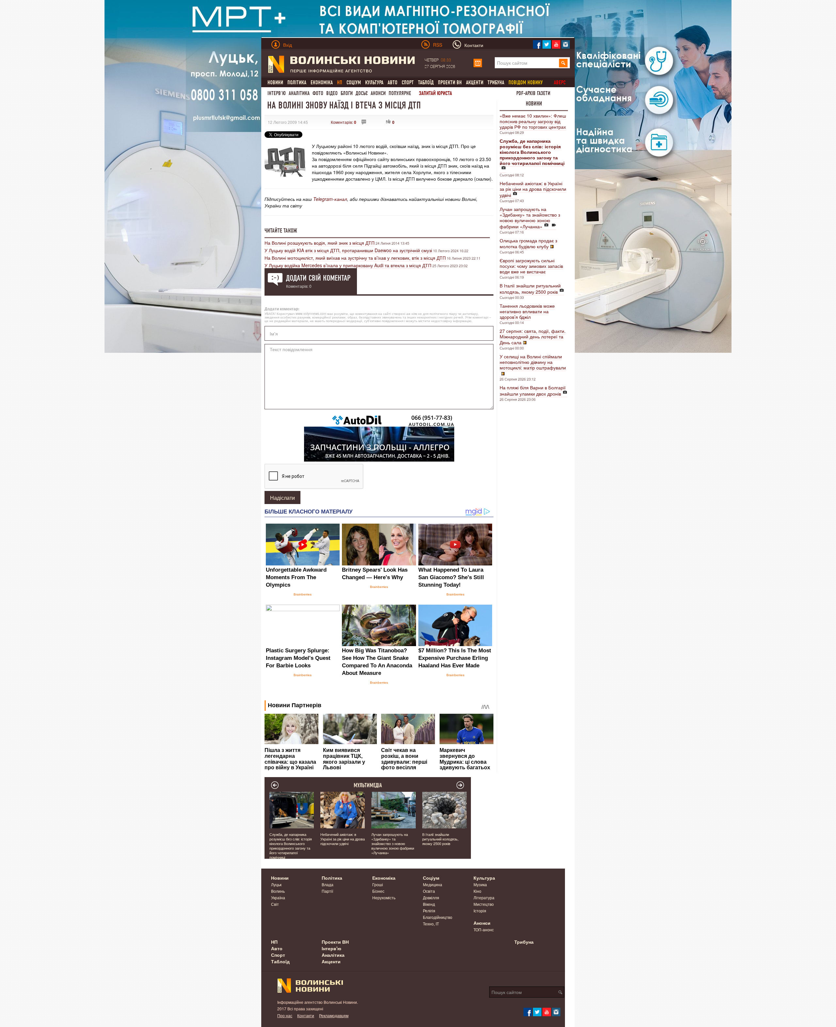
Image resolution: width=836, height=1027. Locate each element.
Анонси (378, 93)
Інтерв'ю (276, 93)
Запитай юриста (435, 93)
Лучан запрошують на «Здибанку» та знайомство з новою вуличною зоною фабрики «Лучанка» (530, 218)
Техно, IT (431, 923)
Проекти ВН (450, 82)
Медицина (432, 884)
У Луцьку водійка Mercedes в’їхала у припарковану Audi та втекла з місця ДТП (348, 265)
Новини (275, 82)
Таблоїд (426, 82)
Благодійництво (437, 917)
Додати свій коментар (318, 278)
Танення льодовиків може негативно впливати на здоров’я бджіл (527, 311)
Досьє (362, 93)
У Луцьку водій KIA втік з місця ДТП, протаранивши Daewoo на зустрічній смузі (348, 250)
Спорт (408, 82)
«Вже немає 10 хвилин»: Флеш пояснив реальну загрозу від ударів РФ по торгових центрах (533, 121)
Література (484, 897)
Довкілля (431, 897)
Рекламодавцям (333, 1015)
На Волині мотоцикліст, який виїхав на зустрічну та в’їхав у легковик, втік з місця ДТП (355, 257)
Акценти (474, 82)
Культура (374, 82)
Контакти (305, 1015)
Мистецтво (484, 904)
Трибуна (496, 82)
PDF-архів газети (533, 93)
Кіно (477, 891)
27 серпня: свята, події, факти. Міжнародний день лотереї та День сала (533, 337)
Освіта (429, 891)
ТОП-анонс (484, 929)
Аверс (560, 82)
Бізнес (378, 891)
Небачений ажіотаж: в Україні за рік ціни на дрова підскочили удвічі (533, 189)
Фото (318, 93)
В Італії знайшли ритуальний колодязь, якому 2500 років (530, 288)
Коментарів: (343, 122)
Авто (392, 82)
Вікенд (429, 904)
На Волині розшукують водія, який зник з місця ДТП (320, 242)
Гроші (377, 884)
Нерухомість (383, 897)
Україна (278, 897)
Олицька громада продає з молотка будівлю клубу (528, 243)
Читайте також (281, 230)
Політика (296, 82)
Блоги (347, 93)
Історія (480, 910)
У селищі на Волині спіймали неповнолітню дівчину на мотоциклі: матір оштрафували (533, 362)
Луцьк (276, 884)
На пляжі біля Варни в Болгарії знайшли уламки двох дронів (533, 390)
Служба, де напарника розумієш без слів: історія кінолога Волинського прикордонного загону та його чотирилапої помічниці (290, 846)
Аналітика (299, 93)
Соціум (353, 82)
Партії (327, 891)
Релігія (429, 910)
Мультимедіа (368, 785)
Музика (480, 884)
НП (274, 941)
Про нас (284, 1015)
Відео (332, 93)
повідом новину (525, 82)
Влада (327, 884)
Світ (275, 904)
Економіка (322, 82)
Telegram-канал (330, 199)
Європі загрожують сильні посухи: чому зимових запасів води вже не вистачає (531, 266)
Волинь (278, 891)
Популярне (400, 93)
